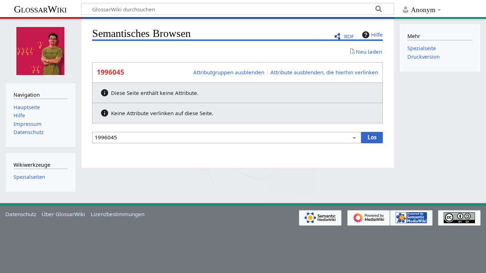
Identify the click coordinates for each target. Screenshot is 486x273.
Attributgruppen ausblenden (228, 72)
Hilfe (377, 34)
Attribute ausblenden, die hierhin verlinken (324, 72)
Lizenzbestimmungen (117, 214)
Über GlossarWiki (63, 214)
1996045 (110, 72)
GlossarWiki (40, 9)
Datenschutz (20, 214)
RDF (349, 36)
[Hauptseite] (40, 50)
